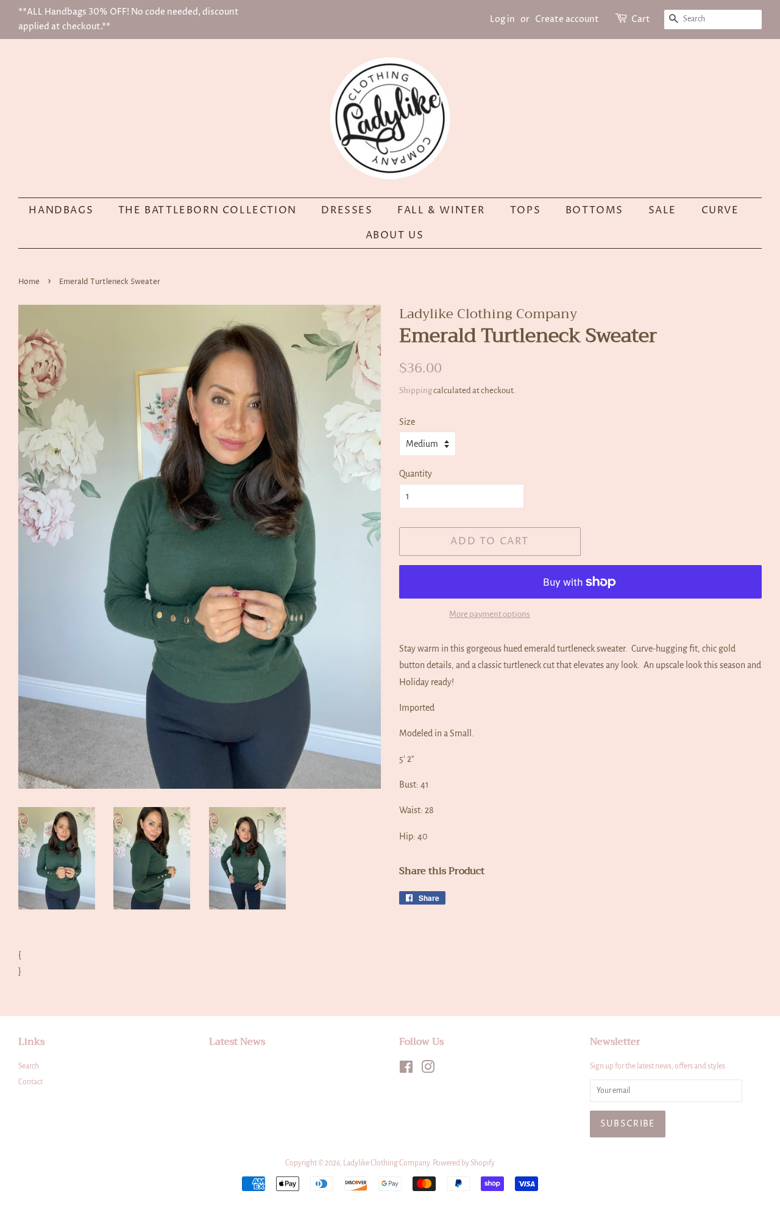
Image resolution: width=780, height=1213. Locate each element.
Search (28, 1066)
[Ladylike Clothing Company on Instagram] (427, 1069)
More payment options (489, 614)
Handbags (61, 210)
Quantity (415, 473)
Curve (720, 210)
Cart (640, 19)
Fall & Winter (441, 210)
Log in (502, 19)
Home (29, 282)
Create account (567, 19)
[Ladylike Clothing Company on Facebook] (406, 1069)
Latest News (237, 1041)
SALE (662, 210)
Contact (30, 1082)
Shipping (415, 390)
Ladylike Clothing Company (386, 1163)
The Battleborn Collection (207, 210)
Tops (525, 210)
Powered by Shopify (464, 1163)
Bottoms (594, 210)
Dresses (346, 210)
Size (407, 422)
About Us (395, 235)
